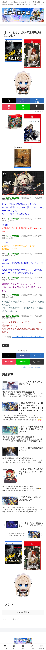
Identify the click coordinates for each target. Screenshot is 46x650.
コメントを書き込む (23, 612)
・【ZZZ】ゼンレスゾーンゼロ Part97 (28, 337)
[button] (37, 107)
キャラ (6, 345)
